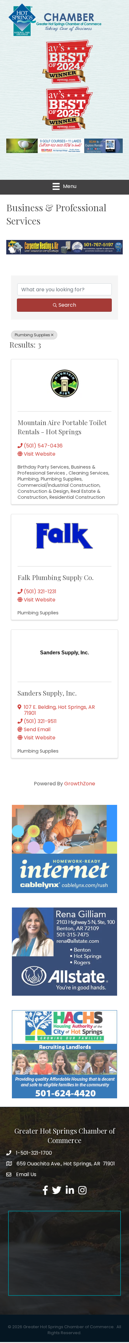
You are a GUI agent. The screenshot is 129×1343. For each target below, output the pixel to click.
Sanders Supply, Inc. (47, 692)
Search (67, 305)
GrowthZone (79, 783)
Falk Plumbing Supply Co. (56, 577)
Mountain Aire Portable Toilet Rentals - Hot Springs (62, 427)
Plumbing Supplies (32, 335)
